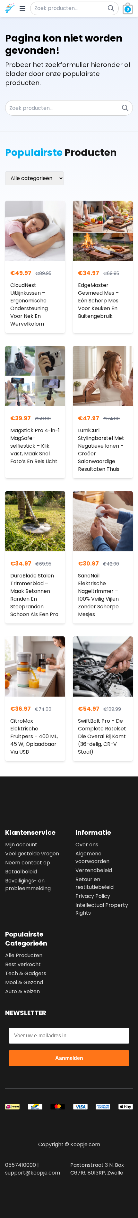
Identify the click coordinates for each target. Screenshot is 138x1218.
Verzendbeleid (93, 870)
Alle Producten (23, 955)
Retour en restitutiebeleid (94, 883)
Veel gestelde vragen (32, 853)
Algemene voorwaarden (92, 857)
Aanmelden (69, 1058)
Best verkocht (23, 964)
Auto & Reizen (22, 991)
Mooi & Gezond (24, 982)
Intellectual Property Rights (101, 909)
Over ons (86, 844)
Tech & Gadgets (25, 973)
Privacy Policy (92, 896)
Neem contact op (27, 862)
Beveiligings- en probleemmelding (28, 884)
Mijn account (21, 844)
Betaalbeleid (21, 871)
